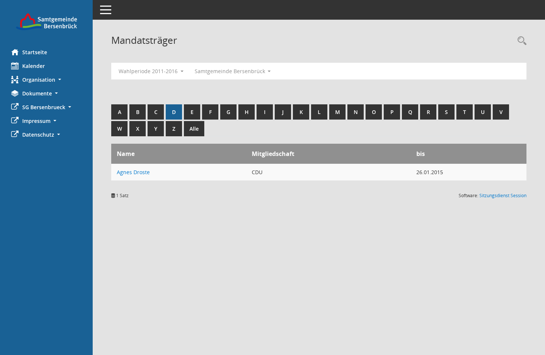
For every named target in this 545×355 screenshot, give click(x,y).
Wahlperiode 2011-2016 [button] (149, 71)
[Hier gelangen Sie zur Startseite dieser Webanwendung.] (46, 21)
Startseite (34, 52)
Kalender (33, 65)
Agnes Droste (133, 172)
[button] (46, 80)
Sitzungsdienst (502, 195)
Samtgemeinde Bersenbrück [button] (231, 71)
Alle (194, 128)
